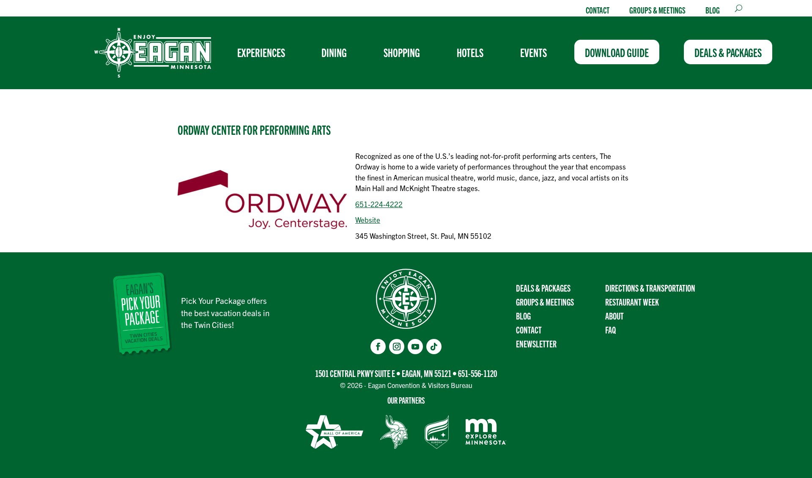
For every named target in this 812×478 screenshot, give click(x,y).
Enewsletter (536, 343)
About (614, 315)
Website (367, 219)
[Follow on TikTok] (434, 346)
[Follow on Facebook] (378, 346)
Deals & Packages (543, 287)
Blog (712, 9)
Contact (597, 9)
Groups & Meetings (657, 9)
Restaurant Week (632, 301)
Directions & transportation (650, 287)
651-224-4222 (379, 203)
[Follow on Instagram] (396, 346)
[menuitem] (264, 52)
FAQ (610, 329)
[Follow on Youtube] (415, 346)
